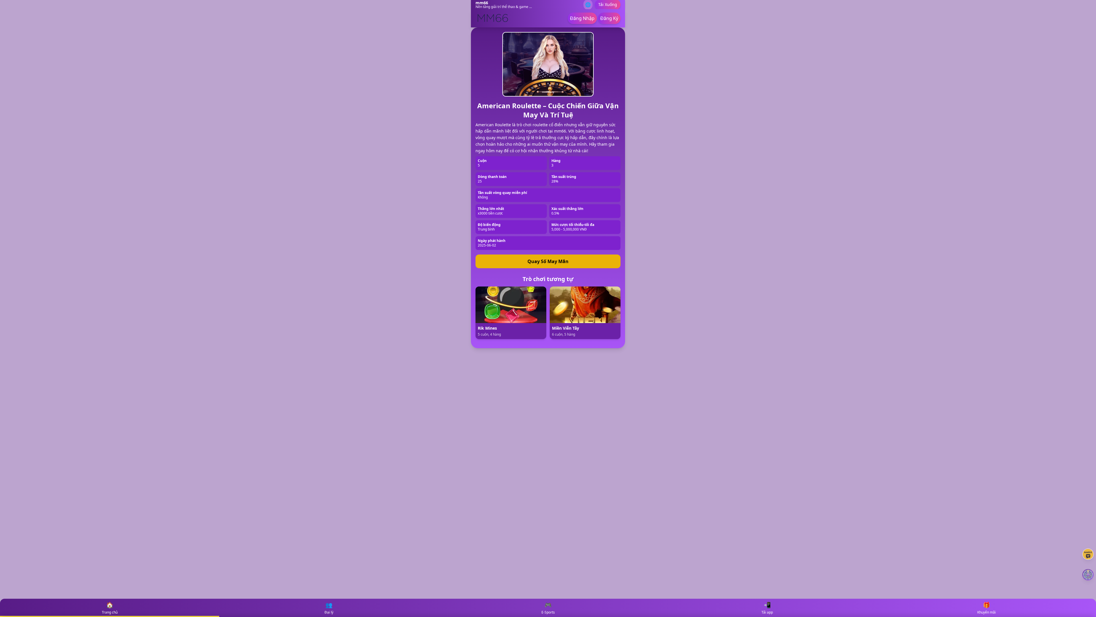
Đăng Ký (609, 18)
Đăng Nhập (582, 18)
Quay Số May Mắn (548, 261)
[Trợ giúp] (1088, 554)
